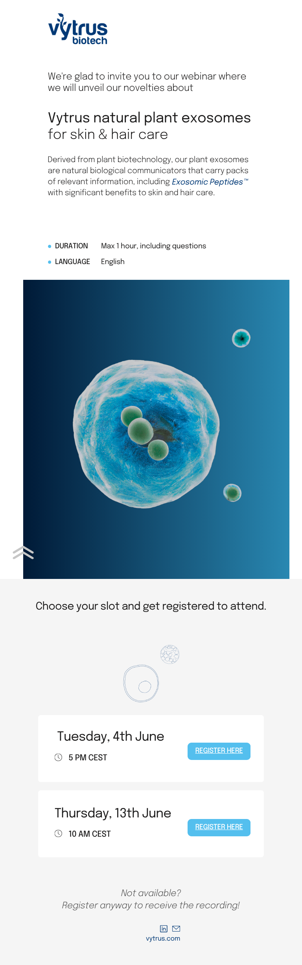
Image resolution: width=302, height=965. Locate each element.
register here (219, 751)
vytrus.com (163, 938)
